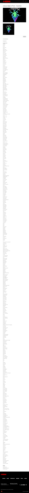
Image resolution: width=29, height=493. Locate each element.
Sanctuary (4, 363)
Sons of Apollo (5, 390)
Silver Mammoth (5, 376)
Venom (4, 446)
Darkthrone (4, 123)
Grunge (4, 195)
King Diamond (5, 233)
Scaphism (4, 367)
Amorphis (4, 56)
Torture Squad (5, 435)
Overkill (4, 316)
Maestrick (4, 260)
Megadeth (4, 271)
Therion (4, 430)
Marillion (4, 265)
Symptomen (4, 405)
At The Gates (5, 68)
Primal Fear (4, 331)
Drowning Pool (5, 144)
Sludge (4, 385)
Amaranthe (4, 54)
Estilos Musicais (5, 161)
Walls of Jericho (5, 454)
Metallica (4, 282)
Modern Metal (5, 288)
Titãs (3, 433)
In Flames (4, 215)
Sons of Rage (5, 391)
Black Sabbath (5, 86)
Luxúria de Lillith (5, 255)
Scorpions (4, 368)
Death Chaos (5, 125)
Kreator (4, 239)
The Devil (4, 418)
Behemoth (4, 79)
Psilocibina (4, 336)
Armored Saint (5, 67)
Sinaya (4, 377)
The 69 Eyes (4, 414)
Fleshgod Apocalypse (6, 175)
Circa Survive (5, 107)
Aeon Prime (4, 47)
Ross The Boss (5, 357)
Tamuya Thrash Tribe (6, 409)
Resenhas (4, 352)
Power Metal (4, 328)
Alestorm (4, 52)
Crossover (4, 118)
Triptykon (4, 437)
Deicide (4, 133)
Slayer (4, 383)
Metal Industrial (5, 280)
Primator (4, 332)
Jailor (3, 223)
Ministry (4, 287)
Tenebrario (4, 411)
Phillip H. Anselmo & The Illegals (7, 324)
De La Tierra (4, 124)
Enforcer (4, 154)
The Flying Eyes (5, 421)
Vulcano (4, 453)
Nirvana (4, 306)
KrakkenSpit (4, 238)
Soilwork (4, 387)
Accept (4, 46)
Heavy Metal (4, 205)
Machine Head (5, 258)
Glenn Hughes (5, 187)
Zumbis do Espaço (5, 463)
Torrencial (4, 434)
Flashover (4, 174)
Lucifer (4, 254)
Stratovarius (4, 400)
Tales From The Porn (6, 408)
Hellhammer (4, 206)
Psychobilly (4, 337)
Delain (4, 134)
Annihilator (4, 60)
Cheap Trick (4, 103)
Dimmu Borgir (5, 137)
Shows (4, 375)
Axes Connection (5, 72)
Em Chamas (4, 152)
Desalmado (4, 135)
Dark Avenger (5, 121)
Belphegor (4, 80)
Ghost (4, 185)
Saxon (4, 365)
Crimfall (4, 117)
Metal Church (5, 278)
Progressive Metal (5, 334)
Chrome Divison (5, 105)
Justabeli (4, 227)
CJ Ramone (4, 108)
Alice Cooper (4, 53)
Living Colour (5, 253)
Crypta (4, 120)
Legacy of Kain (5, 248)
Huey (3, 211)
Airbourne (4, 51)
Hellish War (4, 207)
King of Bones (5, 234)
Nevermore (4, 303)
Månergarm (4, 262)
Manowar (4, 263)
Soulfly (4, 392)
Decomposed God (5, 129)
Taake (4, 407)
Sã (3, 361)
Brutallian (4, 97)
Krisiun (4, 240)
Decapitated (4, 128)
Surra (3, 403)
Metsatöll (4, 284)
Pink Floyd (4, 325)
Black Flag (4, 83)
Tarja (3, 410)
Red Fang (4, 350)
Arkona (4, 65)
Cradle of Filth (5, 116)
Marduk (4, 264)
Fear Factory (4, 171)
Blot (3, 90)
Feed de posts (5, 467)
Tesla (3, 412)
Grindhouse (4, 194)
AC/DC (4, 45)
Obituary (4, 311)
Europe (4, 162)
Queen (4, 339)
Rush (3, 360)
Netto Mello (4, 301)
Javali (3, 224)
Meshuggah (4, 276)
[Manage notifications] (1, 491)
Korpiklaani (4, 236)
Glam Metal (4, 186)
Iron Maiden (4, 220)
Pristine (4, 333)
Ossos (4, 315)
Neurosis (4, 302)
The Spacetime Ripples (6, 426)
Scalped (4, 366)
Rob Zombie (4, 355)
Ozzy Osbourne (5, 317)
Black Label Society (5, 84)
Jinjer (3, 225)
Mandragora (4, 261)
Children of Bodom (5, 104)
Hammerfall (4, 198)
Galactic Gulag (5, 182)
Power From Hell (5, 327)
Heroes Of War (5, 209)
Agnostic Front (5, 50)
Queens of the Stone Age (6, 340)
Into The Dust (5, 219)
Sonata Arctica (5, 389)
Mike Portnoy (5, 286)
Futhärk (4, 181)
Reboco (4, 349)
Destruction (4, 136)
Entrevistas (4, 158)
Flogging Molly (5, 176)
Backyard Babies (5, 73)
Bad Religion (4, 74)
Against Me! (4, 49)
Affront (4, 48)
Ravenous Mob (5, 348)
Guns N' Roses (5, 196)
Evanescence (4, 163)
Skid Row (4, 381)
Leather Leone (5, 245)
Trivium (4, 438)
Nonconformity (5, 307)
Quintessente (5, 343)
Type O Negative (5, 440)
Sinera (4, 378)
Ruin (3, 359)
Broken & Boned (5, 94)
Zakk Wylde (4, 462)
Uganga (4, 442)
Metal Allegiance (5, 277)
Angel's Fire (4, 57)
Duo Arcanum (5, 145)
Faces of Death (5, 168)
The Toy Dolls (5, 427)
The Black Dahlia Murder (6, 417)
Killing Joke (4, 232)
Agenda (25, 478)
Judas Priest (4, 226)
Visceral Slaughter (5, 451)
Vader (4, 443)
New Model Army (5, 304)
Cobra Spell (4, 111)
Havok (4, 203)
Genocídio (4, 183)
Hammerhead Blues (5, 199)
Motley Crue (4, 291)
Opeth (4, 314)
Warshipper (4, 456)
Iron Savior (4, 221)
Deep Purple (4, 131)
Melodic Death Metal (6, 272)
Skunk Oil (4, 382)
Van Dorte (4, 445)
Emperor (4, 153)
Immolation (4, 213)
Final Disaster (5, 172)
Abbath (4, 43)
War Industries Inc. (5, 455)
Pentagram (4, 322)
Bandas (4, 75)
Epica (3, 159)
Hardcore (4, 201)
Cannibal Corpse (5, 99)
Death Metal (4, 126)
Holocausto (4, 210)
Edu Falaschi (4, 148)
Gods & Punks (5, 188)
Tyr (3, 441)
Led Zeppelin (5, 246)
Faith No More (5, 169)
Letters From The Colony (6, 250)
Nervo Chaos (5, 299)
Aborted (4, 44)
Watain (4, 457)
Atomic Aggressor (5, 69)
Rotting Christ (5, 358)
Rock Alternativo (5, 356)
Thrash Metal (5, 431)
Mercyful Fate (5, 275)
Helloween (4, 208)
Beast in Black (5, 77)
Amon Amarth (5, 55)
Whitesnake (4, 458)
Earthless (4, 147)
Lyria (3, 257)
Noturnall (4, 309)
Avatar (4, 71)
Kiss (3, 235)
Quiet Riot (4, 342)
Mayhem (4, 270)
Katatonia (4, 231)
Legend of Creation (5, 249)
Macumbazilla (5, 259)
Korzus (4, 237)
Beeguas (4, 78)
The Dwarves (5, 419)
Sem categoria (5, 369)
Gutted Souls (5, 197)
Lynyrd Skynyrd (5, 256)
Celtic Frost (4, 102)
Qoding (27, 491)
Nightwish (4, 305)
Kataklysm (4, 230)
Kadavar (4, 228)
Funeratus (4, 180)
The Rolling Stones (5, 425)
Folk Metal (4, 177)
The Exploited (5, 420)
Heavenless (4, 204)
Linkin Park (4, 252)
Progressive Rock (5, 335)
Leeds (4, 247)
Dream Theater (5, 142)
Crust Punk (4, 119)
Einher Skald (4, 149)
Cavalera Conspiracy (6, 100)
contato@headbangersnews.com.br (5, 484)
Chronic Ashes (5, 106)
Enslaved (4, 156)
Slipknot (4, 384)
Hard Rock (4, 200)
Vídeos (22, 478)
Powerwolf (4, 329)
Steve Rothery (5, 394)
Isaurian (4, 222)
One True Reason (5, 313)
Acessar (4, 466)
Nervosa (4, 300)
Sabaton (4, 362)
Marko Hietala (5, 266)
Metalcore (4, 281)
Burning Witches (5, 98)
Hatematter (4, 202)
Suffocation (4, 401)
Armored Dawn (5, 66)
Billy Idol (4, 82)
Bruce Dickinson (5, 95)
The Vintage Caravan (6, 429)
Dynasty (4, 146)
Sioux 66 (4, 379)
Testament (4, 413)
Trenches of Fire (5, 436)
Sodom (4, 386)
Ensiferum (4, 155)
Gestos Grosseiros (5, 184)
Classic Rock (4, 109)
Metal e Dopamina (5, 279)
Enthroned (4, 157)
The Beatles (4, 416)
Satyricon (4, 364)
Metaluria (4, 283)
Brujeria (4, 96)
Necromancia (5, 297)
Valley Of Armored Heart (6, 444)
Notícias (4, 308)
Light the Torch (5, 251)
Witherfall (4, 459)
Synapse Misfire (5, 406)
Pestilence (4, 323)
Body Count (4, 91)
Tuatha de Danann (5, 439)
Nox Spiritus (4, 310)
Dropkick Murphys (5, 143)
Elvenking (4, 151)
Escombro (4, 160)
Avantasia (4, 70)
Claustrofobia (5, 110)
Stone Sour (4, 395)
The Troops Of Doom (6, 428)
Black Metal (4, 85)
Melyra (4, 273)
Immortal (4, 214)
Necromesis (4, 298)
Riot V (4, 354)
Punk (3, 338)
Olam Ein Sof (4, 312)
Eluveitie (4, 150)
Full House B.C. (5, 179)
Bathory (4, 76)
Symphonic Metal (5, 404)
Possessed (4, 326)
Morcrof (4, 290)
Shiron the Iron (5, 374)
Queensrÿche (5, 341)
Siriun (4, 380)
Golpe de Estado (5, 189)
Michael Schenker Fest (6, 285)
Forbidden (4, 178)
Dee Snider (4, 130)
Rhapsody (4, 353)
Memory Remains (5, 274)
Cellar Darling (5, 101)
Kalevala (4, 229)
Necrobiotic (4, 296)
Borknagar (4, 93)
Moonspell (4, 289)
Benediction (4, 81)
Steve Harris (4, 393)
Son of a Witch (5, 388)
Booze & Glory (5, 92)
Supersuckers (5, 402)
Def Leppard (4, 132)
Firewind (4, 173)
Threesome (4, 432)
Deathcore (4, 127)
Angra (4, 59)
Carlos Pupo (5, 6)
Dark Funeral (5, 122)
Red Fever (4, 351)
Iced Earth (4, 212)
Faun (3, 170)
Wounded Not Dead (5, 460)
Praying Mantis (5, 330)
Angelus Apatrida (5, 58)
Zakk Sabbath (5, 461)
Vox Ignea (4, 452)
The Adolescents (5, 415)
